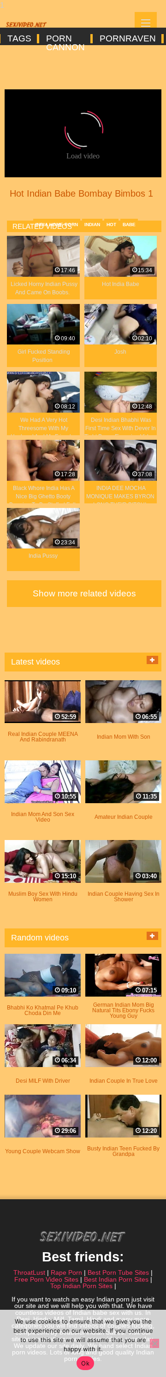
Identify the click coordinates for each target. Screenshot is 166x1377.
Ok (85, 1363)
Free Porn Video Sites (46, 1279)
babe (129, 224)
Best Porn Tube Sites (118, 1272)
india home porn (57, 224)
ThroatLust (29, 1272)
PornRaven (127, 38)
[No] (154, 1343)
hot (111, 224)
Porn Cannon (64, 38)
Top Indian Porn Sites (81, 1285)
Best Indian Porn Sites (116, 1279)
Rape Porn (66, 1272)
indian (92, 224)
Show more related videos (84, 593)
